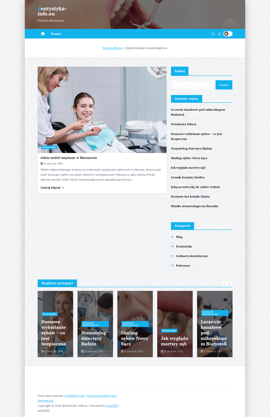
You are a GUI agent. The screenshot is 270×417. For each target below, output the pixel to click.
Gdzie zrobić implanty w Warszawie (69, 158)
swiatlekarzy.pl (74, 396)
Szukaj (180, 71)
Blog (179, 237)
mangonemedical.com (101, 396)
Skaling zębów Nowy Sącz (189, 158)
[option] (55, 324)
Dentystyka (49, 147)
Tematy (56, 34)
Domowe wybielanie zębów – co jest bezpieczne (53, 333)
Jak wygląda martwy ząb (188, 168)
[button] (224, 284)
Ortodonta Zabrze (184, 124)
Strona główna (112, 48)
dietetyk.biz (45, 401)
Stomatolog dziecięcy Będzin (191, 148)
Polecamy (183, 265)
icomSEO (112, 406)
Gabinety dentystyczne (192, 256)
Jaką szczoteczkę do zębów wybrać (195, 187)
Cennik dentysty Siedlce (188, 177)
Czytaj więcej (51, 187)
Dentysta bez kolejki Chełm (190, 196)
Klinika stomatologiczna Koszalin (194, 206)
